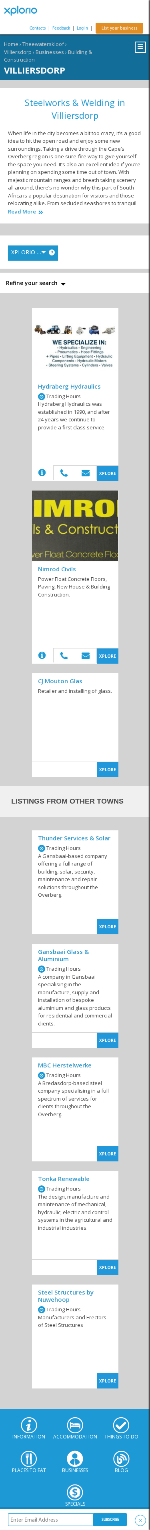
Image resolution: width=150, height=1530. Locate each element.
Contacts (38, 28)
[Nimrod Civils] (75, 526)
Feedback (61, 28)
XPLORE (107, 473)
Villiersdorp (18, 52)
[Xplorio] (24, 11)
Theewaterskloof (43, 44)
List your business (119, 28)
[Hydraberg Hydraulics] (75, 343)
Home (11, 44)
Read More (22, 211)
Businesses (50, 52)
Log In (82, 28)
